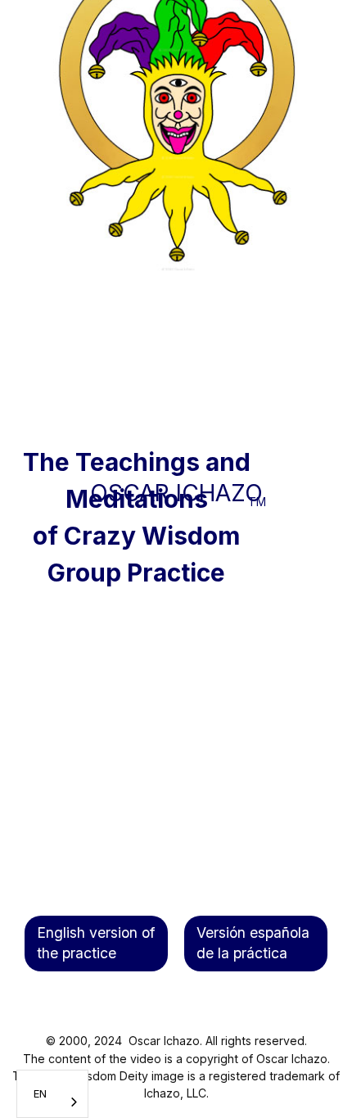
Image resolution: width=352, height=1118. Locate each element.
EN (40, 1093)
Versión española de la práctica (252, 943)
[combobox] (52, 1094)
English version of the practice (96, 943)
